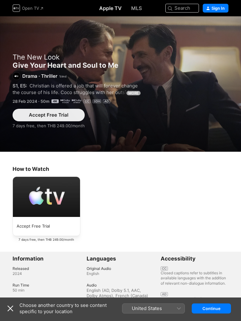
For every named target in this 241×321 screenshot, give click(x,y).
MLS (136, 8)
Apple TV (110, 8)
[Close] (10, 308)
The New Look (36, 57)
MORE (133, 93)
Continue (211, 308)
